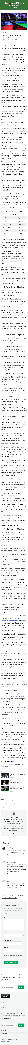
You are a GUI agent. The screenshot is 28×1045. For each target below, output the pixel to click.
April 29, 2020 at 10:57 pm (14, 850)
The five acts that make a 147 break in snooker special (17, 775)
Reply (23, 850)
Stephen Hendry (15, 805)
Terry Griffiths (4, 807)
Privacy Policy (4, 1007)
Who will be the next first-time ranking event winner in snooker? (17, 788)
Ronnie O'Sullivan (5, 805)
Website (6, 947)
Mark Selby (4, 803)
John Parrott (22, 800)
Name (5, 932)
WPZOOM (8, 1041)
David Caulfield (6, 39)
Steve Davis (22, 805)
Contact (3, 1006)
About (2, 1004)
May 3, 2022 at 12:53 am (13, 883)
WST (13, 761)
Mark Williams (10, 803)
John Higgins (15, 800)
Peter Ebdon (18, 803)
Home (2, 1002)
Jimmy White (9, 800)
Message (6, 918)
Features (3, 32)
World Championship (14, 807)
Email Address (7, 940)
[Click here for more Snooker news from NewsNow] (5, 996)
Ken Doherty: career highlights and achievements (17, 781)
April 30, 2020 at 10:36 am (14, 864)
